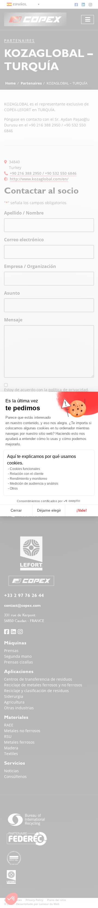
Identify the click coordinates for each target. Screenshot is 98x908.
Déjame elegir (49, 510)
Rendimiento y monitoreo (28, 479)
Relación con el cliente (27, 474)
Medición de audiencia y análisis (34, 483)
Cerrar (16, 510)
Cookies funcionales (25, 469)
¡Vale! (81, 510)
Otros (14, 488)
